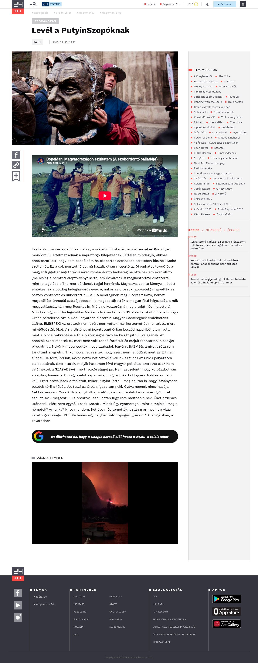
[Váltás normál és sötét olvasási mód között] (207, 4)
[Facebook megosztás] (16, 155)
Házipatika (115, 596)
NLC (75, 634)
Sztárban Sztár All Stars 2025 (211, 204)
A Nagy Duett (224, 188)
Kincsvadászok (226, 153)
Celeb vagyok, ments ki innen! (212, 107)
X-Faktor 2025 (202, 209)
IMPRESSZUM (160, 611)
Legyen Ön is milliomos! (227, 178)
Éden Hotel (200, 147)
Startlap (79, 596)
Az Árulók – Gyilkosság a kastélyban (216, 142)
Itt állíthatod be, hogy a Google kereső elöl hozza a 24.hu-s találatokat (109, 437)
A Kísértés (199, 178)
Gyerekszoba (117, 611)
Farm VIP (234, 96)
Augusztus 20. (171, 4)
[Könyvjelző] (16, 176)
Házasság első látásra (224, 158)
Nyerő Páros (201, 193)
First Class (80, 619)
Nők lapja (115, 619)
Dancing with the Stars (207, 101)
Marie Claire (117, 627)
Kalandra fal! (201, 183)
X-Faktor (228, 81)
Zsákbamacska (202, 168)
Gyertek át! (239, 132)
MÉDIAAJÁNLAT (161, 642)
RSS (155, 596)
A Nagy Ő (221, 193)
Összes (233, 230)
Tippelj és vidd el (204, 127)
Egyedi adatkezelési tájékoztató (174, 627)
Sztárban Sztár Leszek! (207, 96)
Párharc (198, 122)
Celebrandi (228, 127)
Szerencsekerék (223, 112)
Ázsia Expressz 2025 (230, 209)
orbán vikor (63, 12)
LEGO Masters (202, 153)
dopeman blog (111, 12)
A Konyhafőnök (202, 76)
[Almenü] (33, 4)
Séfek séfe (200, 112)
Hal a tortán (235, 101)
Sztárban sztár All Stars (230, 183)
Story (113, 604)
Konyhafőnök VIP (204, 117)
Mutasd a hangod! (228, 137)
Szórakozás (45, 21)
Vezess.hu (80, 611)
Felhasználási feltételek (169, 619)
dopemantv (86, 12)
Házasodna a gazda (205, 81)
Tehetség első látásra (207, 91)
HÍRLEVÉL (158, 604)
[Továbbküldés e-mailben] (16, 165)
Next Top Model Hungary (209, 163)
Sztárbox (219, 147)
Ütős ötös (199, 132)
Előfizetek (224, 4)
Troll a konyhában (231, 117)
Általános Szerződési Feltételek (174, 634)
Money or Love (202, 86)
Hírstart (78, 604)
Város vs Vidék (227, 86)
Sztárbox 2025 (202, 199)
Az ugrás (199, 158)
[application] (105, 503)
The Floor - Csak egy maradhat (213, 173)
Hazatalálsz (216, 122)
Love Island (219, 132)
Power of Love (202, 137)
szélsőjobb (41, 12)
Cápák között (201, 188)
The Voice (224, 76)
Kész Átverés (201, 214)
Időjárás (151, 4)
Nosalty (78, 627)
